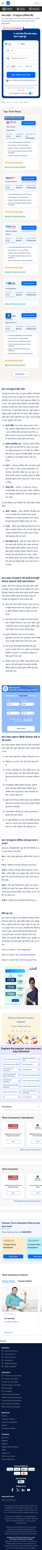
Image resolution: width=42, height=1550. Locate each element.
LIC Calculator (27, 1097)
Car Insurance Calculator (11, 1404)
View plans (13, 1256)
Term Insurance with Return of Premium (9, 1075)
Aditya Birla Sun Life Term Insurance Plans (13, 1186)
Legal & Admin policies (10, 1447)
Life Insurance (27, 1069)
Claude (22, 9)
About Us (5, 1437)
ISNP (3, 1450)
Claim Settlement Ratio (30, 1086)
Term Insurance (23, 949)
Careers (4, 1444)
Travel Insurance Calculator (12, 1400)
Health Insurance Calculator (12, 1397)
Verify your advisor (8, 1456)
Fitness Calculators (11, 1379)
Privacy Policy (20, 88)
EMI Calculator (7, 1388)
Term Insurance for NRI (10, 1064)
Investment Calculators (13, 1376)
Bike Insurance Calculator (11, 1407)
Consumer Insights (8, 1428)
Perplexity (35, 9)
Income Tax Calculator (10, 1382)
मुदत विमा (9, 102)
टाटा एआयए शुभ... (10, 1318)
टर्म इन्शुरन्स (12, 848)
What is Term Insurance (30, 1075)
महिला (23, 44)
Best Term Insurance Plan (26, 960)
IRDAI (3, 1500)
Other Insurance (10, 1366)
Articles (4, 1416)
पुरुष (9, 44)
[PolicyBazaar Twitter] (18, 1490)
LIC (4, 1097)
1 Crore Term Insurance (10, 1059)
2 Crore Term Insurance (30, 1080)
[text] (29, 1030)
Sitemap (5, 1440)
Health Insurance (11, 1363)
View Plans (21, 728)
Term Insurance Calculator (8, 1069)
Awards (4, 1425)
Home (3, 102)
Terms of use (29, 88)
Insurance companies (9, 1422)
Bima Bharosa (11, 1500)
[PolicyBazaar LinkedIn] (23, 1490)
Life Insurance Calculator (7, 1080)
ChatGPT (9, 9)
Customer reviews (8, 1419)
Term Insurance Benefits (25, 955)
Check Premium (28, 123)
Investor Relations (8, 1459)
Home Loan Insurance (10, 1092)
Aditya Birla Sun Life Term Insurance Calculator (13, 1135)
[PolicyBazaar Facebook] (12, 1490)
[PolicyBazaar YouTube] (28, 1490)
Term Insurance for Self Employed (10, 1086)
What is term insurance (30, 1150)
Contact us (6, 1453)
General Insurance (11, 1351)
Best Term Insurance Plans (29, 1201)
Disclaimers (7, 1107)
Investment (9, 1360)
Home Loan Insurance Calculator (30, 1091)
